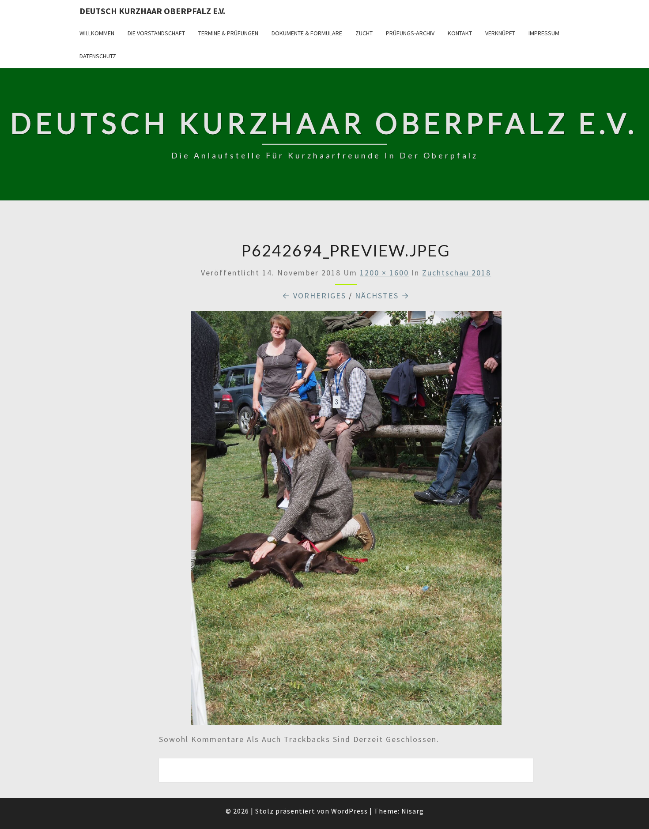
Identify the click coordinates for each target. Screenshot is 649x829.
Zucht (364, 33)
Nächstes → (382, 295)
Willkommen (96, 33)
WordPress (349, 810)
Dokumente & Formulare (307, 33)
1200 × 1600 (384, 273)
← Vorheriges (314, 295)
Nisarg (412, 810)
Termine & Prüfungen (228, 33)
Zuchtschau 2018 (456, 273)
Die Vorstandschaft (156, 33)
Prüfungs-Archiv (410, 33)
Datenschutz (97, 56)
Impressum (543, 33)
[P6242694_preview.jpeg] (346, 521)
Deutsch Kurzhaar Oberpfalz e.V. (152, 10)
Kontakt (460, 33)
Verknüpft (500, 33)
